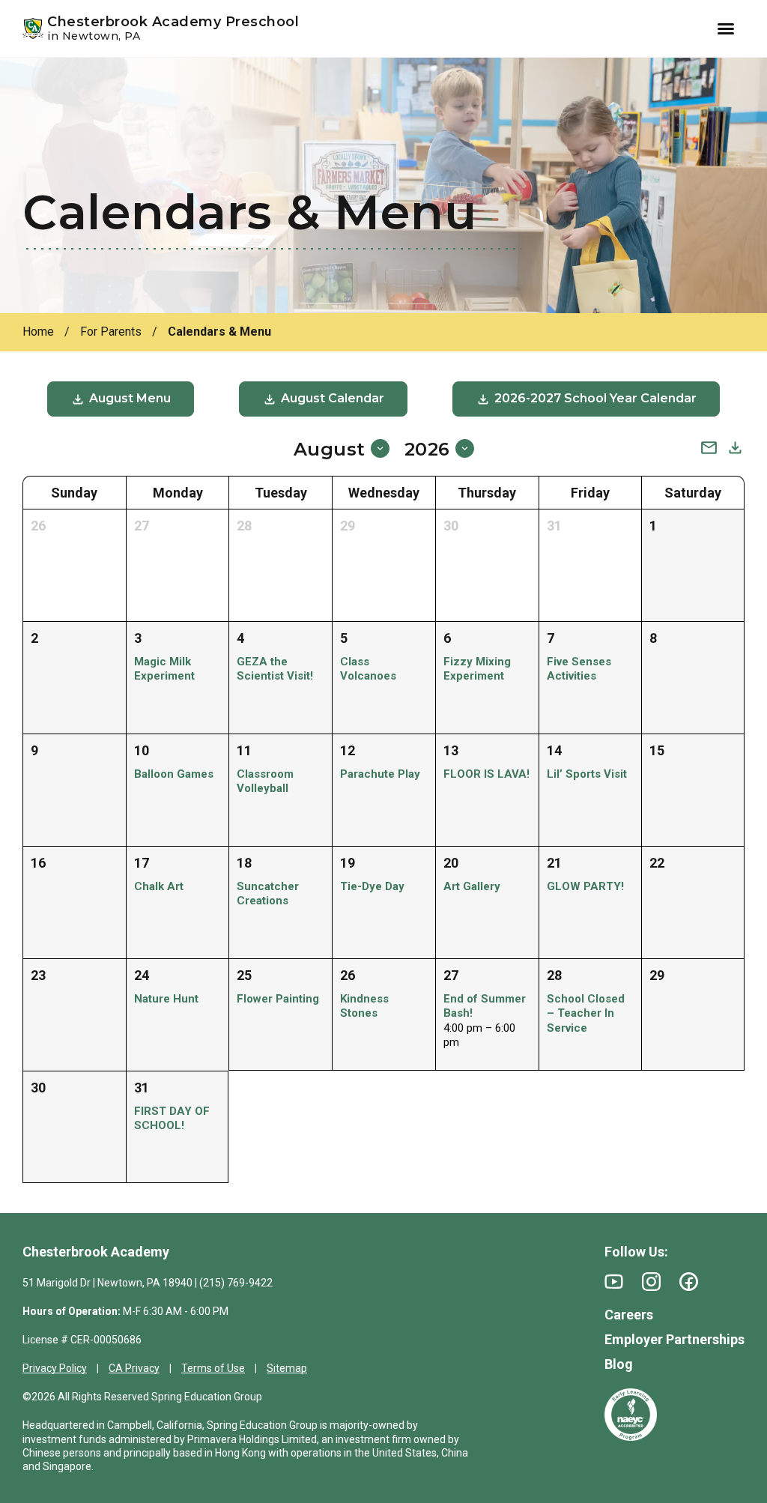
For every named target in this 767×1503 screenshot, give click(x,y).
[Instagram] (651, 1281)
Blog (618, 1364)
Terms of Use (213, 1368)
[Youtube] (613, 1281)
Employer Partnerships (674, 1339)
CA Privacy (134, 1368)
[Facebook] (688, 1281)
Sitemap (287, 1368)
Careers (628, 1314)
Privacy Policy (54, 1368)
